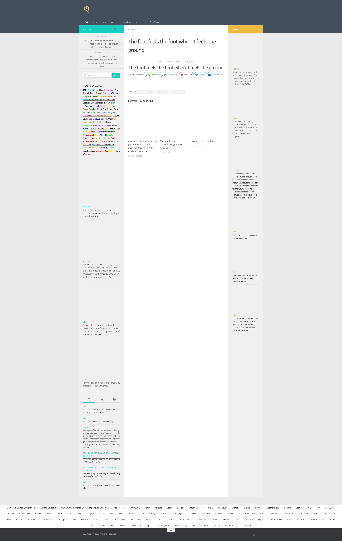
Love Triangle (135, 519)
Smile (102, 525)
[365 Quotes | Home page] (86, 9)
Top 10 (149, 525)
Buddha (132, 29)
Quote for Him (276, 519)
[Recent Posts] (89, 400)
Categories (139, 22)
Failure (141, 513)
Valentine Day (102, 151)
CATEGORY (330, 507)
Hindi (333, 513)
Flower (193, 513)
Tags (104, 22)
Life (105, 519)
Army (234, 315)
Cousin (49, 513)
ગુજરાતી (89, 90)
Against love (119, 507)
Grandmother (287, 513)
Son (84, 380)
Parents (235, 69)
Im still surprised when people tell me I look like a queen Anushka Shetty (244, 278)
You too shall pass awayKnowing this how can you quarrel (173, 144)
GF (239, 513)
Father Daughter (177, 513)
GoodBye (273, 513)
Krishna (84, 519)
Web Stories (155, 22)
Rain (289, 519)
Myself (226, 519)
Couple (38, 513)
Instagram (108, 125)
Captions (113, 22)
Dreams (121, 513)
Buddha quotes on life (178, 92)
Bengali (86, 427)
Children (10, 513)
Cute (69, 513)
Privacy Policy (231, 525)
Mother (171, 519)
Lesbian (95, 519)
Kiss (74, 519)
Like (234, 272)
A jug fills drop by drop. (203, 141)
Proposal (261, 519)
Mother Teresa (185, 519)
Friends (230, 513)
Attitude (86, 93)
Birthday (114, 96)
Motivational (202, 519)
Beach (93, 93)
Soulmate (122, 525)
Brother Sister (273, 507)
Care (310, 507)
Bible (210, 507)
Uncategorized (163, 525)
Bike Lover (222, 507)
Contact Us (126, 22)
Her (94, 122)
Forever (218, 513)
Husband (109, 122)
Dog (111, 513)
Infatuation (33, 519)
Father (163, 513)
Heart (315, 513)
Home (95, 22)
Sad (323, 519)
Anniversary (134, 507)
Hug (103, 122)
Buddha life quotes (162, 92)
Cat (318, 507)
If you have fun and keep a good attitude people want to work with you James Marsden (101, 213)
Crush (59, 513)
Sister (93, 525)
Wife (194, 525)
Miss (93, 132)
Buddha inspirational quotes (144, 92)
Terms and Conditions (210, 525)
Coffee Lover (24, 513)
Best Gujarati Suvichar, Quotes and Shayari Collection (85, 507)
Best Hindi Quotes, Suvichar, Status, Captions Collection (32, 507)
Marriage (87, 132)
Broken (247, 507)
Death (102, 513)
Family (92, 112)
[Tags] (114, 400)
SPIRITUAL (87, 148)
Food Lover (206, 513)
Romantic (300, 519)
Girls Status (250, 513)
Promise (86, 138)
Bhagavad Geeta (196, 507)
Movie (215, 519)
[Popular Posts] (101, 400)
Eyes (131, 513)
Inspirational (48, 519)
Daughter (90, 513)
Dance (78, 513)
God (262, 513)
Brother (258, 507)
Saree (85, 418)
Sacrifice (114, 141)
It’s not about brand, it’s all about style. (99, 421)
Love (85, 407)
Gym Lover (303, 513)
